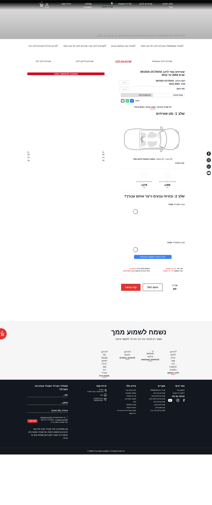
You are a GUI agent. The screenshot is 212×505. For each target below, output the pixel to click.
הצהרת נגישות (131, 407)
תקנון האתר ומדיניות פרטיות (126, 410)
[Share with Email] (123, 101)
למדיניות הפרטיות (61, 420)
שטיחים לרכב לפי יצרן (158, 410)
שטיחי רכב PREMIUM (157, 390)
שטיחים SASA (131, 405)
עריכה (124, 82)
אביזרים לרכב (145, 4)
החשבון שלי (181, 390)
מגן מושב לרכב (160, 407)
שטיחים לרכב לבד (159, 402)
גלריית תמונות (125, 4)
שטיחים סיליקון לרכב (158, 396)
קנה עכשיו (131, 287)
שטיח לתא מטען (159, 405)
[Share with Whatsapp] (127, 101)
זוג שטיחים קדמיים (144, 183)
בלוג (134, 402)
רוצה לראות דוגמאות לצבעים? (153, 257)
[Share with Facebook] (132, 101)
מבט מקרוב (179, 163)
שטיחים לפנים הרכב (167, 183)
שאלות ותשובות (131, 393)
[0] (41, 6)
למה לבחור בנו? (131, 390)
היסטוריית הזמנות (179, 393)
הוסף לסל (152, 287)
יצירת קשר (66, 4)
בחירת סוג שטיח (164, 35)
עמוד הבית (179, 35)
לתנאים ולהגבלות (46, 417)
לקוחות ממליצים (130, 399)
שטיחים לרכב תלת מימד (157, 399)
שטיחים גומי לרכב (159, 393)
